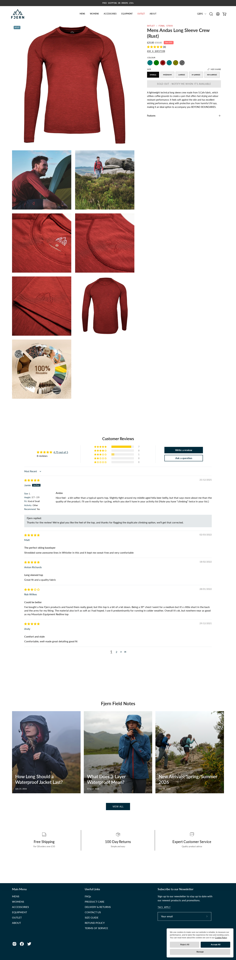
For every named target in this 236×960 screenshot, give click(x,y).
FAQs (88, 896)
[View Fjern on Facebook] (21, 943)
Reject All (184, 944)
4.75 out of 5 (60, 452)
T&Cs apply (164, 907)
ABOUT (16, 922)
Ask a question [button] (183, 458)
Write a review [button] (183, 450)
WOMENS (18, 901)
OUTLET (17, 917)
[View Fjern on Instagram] (14, 943)
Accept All (215, 944)
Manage (200, 952)
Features (151, 115)
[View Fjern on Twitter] (29, 943)
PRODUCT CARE (94, 901)
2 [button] (116, 651)
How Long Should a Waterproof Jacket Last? (39, 779)
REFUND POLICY (95, 922)
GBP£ (200, 13)
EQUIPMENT (19, 912)
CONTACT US (93, 912)
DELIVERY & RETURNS (98, 906)
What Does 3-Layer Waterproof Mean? (106, 779)
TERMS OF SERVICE (96, 928)
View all (118, 806)
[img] (32, 480)
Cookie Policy (221, 938)
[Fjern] (18, 14)
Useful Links (92, 889)
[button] (211, 14)
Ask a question (156, 51)
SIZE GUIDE (91, 917)
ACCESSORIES (20, 906)
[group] (118, 3)
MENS (15, 896)
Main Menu (19, 889)
